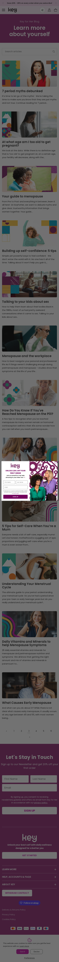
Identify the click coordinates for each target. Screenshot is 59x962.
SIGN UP (15, 497)
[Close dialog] (55, 463)
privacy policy (16, 493)
